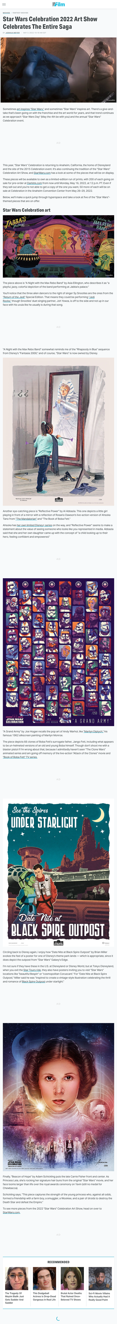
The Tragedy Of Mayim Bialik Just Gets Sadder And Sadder (14, 1298)
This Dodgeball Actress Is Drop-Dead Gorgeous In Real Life (44, 1296)
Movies (6, 13)
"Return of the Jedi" (14, 297)
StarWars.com (42, 172)
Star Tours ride (32, 970)
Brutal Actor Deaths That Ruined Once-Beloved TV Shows (71, 1296)
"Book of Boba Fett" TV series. (20, 757)
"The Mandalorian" (26, 518)
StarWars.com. (11, 1212)
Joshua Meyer (13, 33)
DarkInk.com (34, 183)
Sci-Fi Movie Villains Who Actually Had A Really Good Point (99, 1296)
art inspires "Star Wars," (30, 109)
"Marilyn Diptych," (93, 731)
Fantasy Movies (20, 13)
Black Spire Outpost (33, 981)
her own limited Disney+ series (34, 525)
